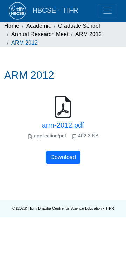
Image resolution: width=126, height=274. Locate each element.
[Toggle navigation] (107, 11)
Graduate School (79, 26)
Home (11, 26)
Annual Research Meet (39, 34)
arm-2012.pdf (63, 125)
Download (63, 157)
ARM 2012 (88, 34)
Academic (38, 26)
